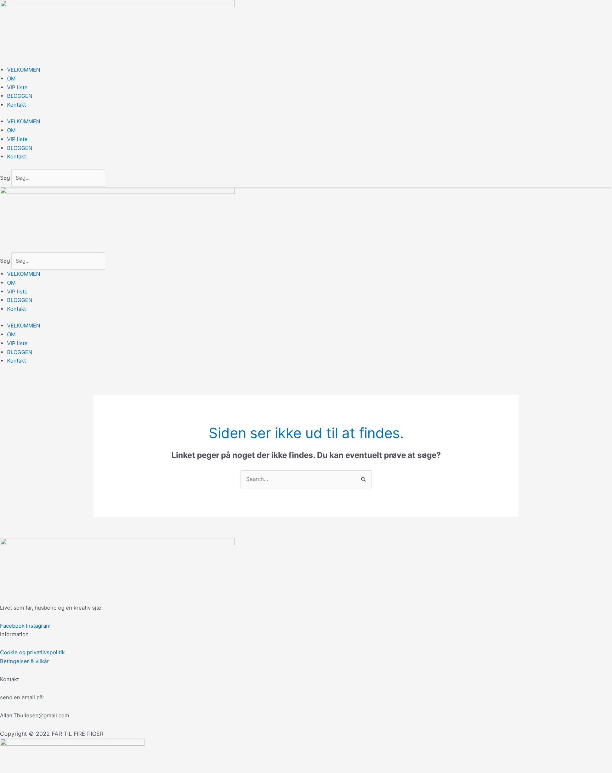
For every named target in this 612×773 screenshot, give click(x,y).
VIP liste (17, 87)
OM (11, 78)
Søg (5, 177)
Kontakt (16, 104)
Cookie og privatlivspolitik (32, 652)
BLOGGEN (19, 96)
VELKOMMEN (23, 69)
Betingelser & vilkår (24, 661)
